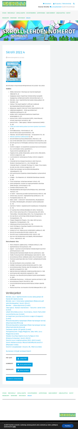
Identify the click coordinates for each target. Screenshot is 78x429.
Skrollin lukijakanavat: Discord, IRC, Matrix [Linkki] (24, 347)
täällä (14, 427)
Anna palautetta (25, 364)
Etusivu (4, 13)
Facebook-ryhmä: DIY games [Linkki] (18, 329)
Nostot (68, 13)
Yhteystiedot (21, 18)
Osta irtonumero (31, 13)
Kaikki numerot (50, 13)
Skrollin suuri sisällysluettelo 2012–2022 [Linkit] (23, 340)
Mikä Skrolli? (11, 13)
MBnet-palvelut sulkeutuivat (19, 137)
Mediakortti (5, 18)
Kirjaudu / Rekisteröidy (62, 4)
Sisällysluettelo (60, 13)
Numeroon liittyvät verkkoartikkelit (18, 351)
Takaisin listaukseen (14, 379)
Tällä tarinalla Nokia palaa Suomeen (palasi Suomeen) (27, 126)
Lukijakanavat (56, 7)
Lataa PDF (23, 359)
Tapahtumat (13, 18)
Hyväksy (67, 426)
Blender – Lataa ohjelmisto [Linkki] (18, 305)
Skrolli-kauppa (20, 13)
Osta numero (24, 370)
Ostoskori (47, 4)
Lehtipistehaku (41, 13)
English (28, 18)
